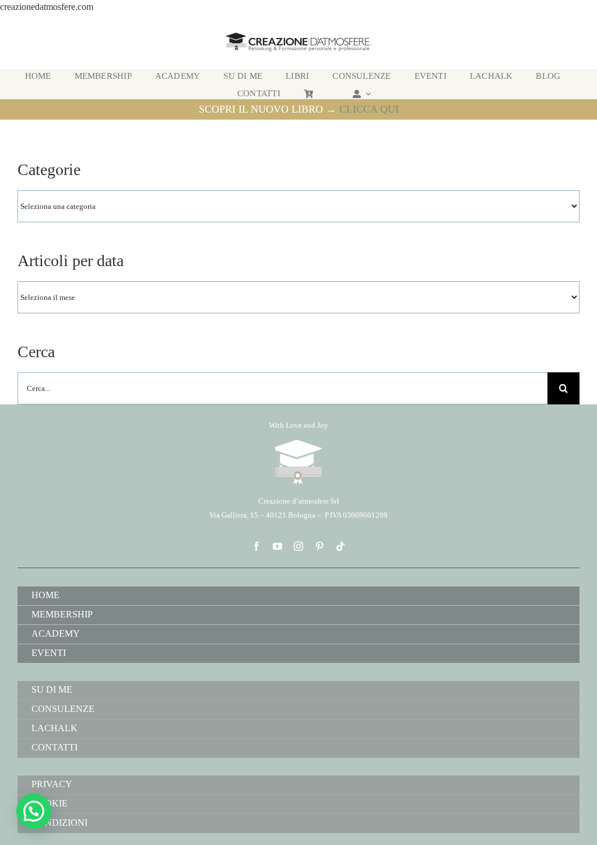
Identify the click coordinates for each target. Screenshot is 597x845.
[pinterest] (319, 546)
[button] (33, 811)
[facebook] (256, 546)
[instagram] (298, 546)
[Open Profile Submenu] (366, 93)
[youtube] (277, 546)
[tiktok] (340, 546)
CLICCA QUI (369, 109)
